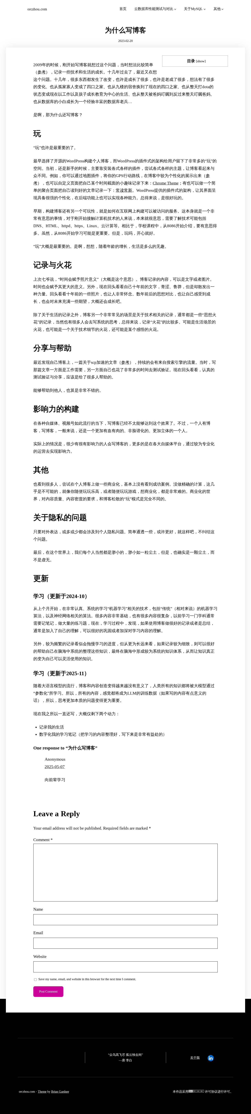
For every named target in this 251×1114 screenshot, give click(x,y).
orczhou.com (37, 9)
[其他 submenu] (222, 9)
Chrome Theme (165, 183)
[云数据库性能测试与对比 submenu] (175, 9)
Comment (43, 839)
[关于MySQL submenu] (205, 9)
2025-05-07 (55, 766)
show (201, 61)
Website (39, 956)
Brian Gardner (60, 1091)
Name (38, 909)
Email (38, 932)
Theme (42, 1091)
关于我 (195, 1057)
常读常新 (124, 190)
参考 (41, 72)
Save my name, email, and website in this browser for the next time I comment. (87, 979)
